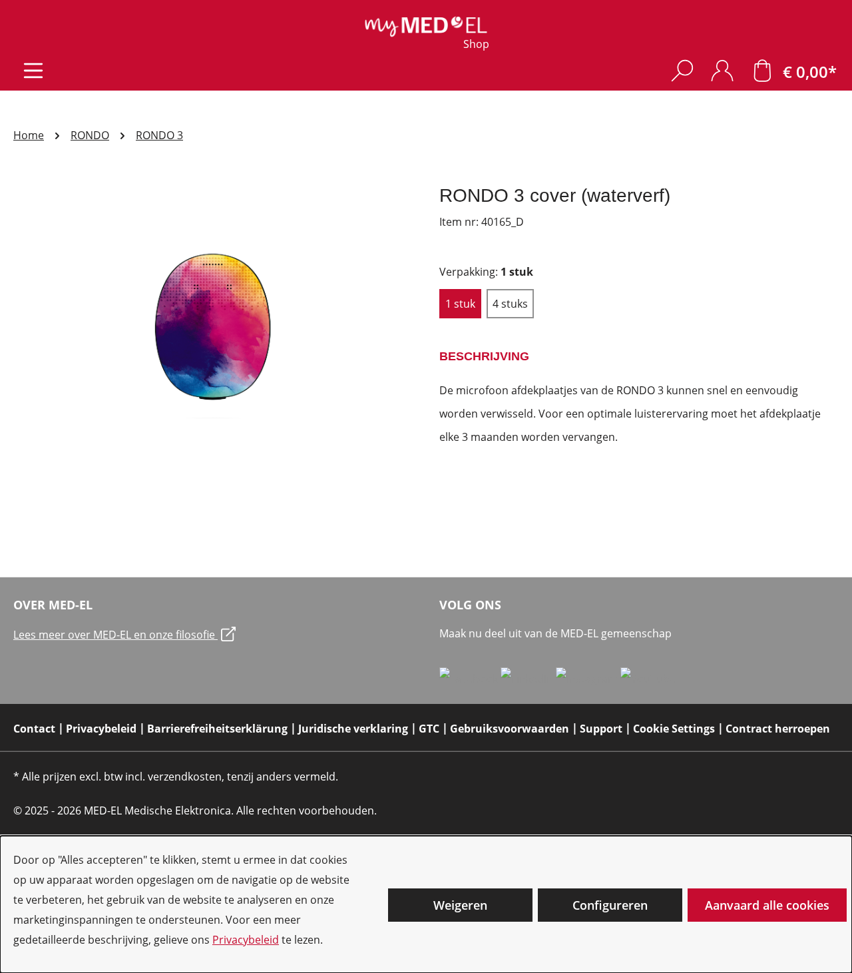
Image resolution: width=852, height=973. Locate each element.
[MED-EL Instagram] (588, 678)
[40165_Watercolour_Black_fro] (212, 327)
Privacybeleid (245, 939)
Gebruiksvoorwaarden (509, 728)
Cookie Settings (674, 728)
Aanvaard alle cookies (767, 905)
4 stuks (510, 303)
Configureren (610, 905)
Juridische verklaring (353, 728)
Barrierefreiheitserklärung (217, 728)
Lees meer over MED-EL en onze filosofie (115, 634)
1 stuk (460, 303)
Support (601, 728)
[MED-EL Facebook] (470, 678)
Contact (34, 728)
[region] (213, 327)
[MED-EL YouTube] (648, 678)
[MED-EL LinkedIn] (528, 678)
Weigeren (460, 905)
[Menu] (33, 70)
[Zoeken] (682, 70)
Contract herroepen (778, 728)
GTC (429, 728)
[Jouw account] (722, 70)
